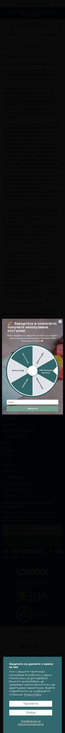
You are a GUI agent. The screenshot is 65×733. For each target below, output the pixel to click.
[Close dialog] (60, 321)
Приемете (30, 703)
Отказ (30, 712)
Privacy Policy (32, 694)
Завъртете (32, 408)
